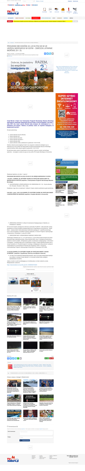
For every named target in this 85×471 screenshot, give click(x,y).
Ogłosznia (33, 456)
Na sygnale (28, 18)
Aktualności (11, 18)
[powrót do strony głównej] (18, 11)
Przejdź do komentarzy (31, 269)
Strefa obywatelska (46, 18)
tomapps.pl (76, 462)
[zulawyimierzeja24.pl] (20, 4)
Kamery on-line (41, 458)
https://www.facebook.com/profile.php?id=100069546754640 (22, 265)
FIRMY (51, 12)
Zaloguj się (70, 1)
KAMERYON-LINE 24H (75, 12)
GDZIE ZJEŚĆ (57, 12)
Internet (32, 458)
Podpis (9, 437)
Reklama (38, 1)
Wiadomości (10, 56)
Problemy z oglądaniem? (53, 455)
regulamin (41, 428)
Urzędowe (59, 18)
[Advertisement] (42, 32)
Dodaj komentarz (25, 440)
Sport (54, 18)
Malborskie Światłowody (53, 458)
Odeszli (71, 18)
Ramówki (66, 18)
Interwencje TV (35, 18)
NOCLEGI (63, 12)
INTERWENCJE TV (69, 12)
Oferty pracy (66, 72)
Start (8, 42)
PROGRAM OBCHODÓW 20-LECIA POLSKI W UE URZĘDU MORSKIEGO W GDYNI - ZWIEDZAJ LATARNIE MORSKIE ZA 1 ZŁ (28, 373)
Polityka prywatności (42, 457)
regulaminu (23, 428)
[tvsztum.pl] (28, 4)
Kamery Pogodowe (19, 18)
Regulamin (41, 456)
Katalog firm (33, 457)
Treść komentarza (11, 431)
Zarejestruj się (75, 1)
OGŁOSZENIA (44, 12)
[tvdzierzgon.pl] (34, 4)
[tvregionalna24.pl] (10, 4)
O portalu (40, 455)
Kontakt (41, 1)
